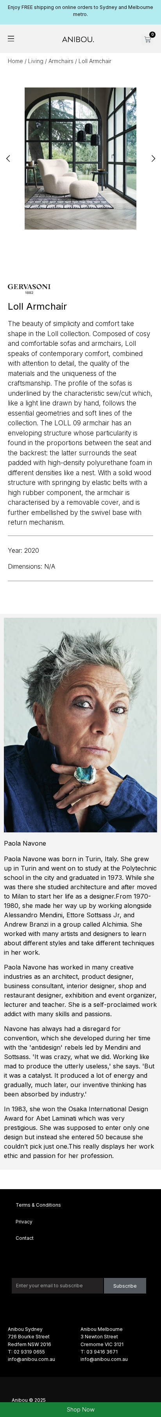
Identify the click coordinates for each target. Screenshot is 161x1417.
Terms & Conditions (38, 1205)
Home (15, 61)
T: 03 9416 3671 (99, 1352)
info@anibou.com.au (31, 1359)
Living (35, 61)
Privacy (24, 1222)
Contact (25, 1238)
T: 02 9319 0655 (26, 1352)
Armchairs (60, 61)
